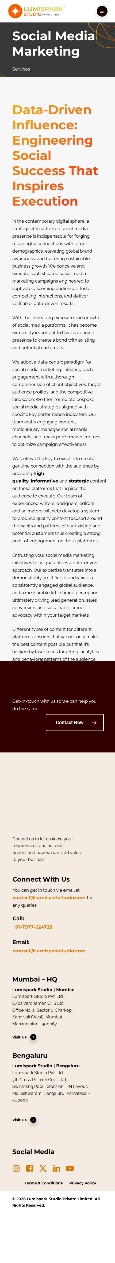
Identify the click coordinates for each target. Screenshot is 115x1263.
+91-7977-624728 (32, 927)
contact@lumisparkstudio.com (49, 897)
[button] (102, 11)
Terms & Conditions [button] (44, 1183)
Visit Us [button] (19, 1037)
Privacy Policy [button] (82, 1183)
